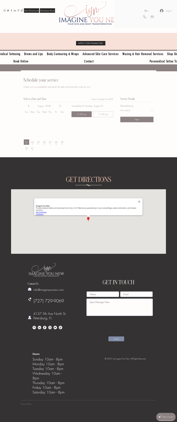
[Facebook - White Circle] (44, 327)
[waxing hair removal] (8, 10)
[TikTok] (21, 10)
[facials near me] (4, 10)
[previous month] (28, 106)
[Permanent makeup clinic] (11, 10)
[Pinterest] (34, 327)
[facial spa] (18, 10)
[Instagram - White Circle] (50, 327)
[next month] (60, 106)
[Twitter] (55, 327)
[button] (147, 10)
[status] (102, 99)
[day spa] (14, 10)
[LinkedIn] (39, 327)
